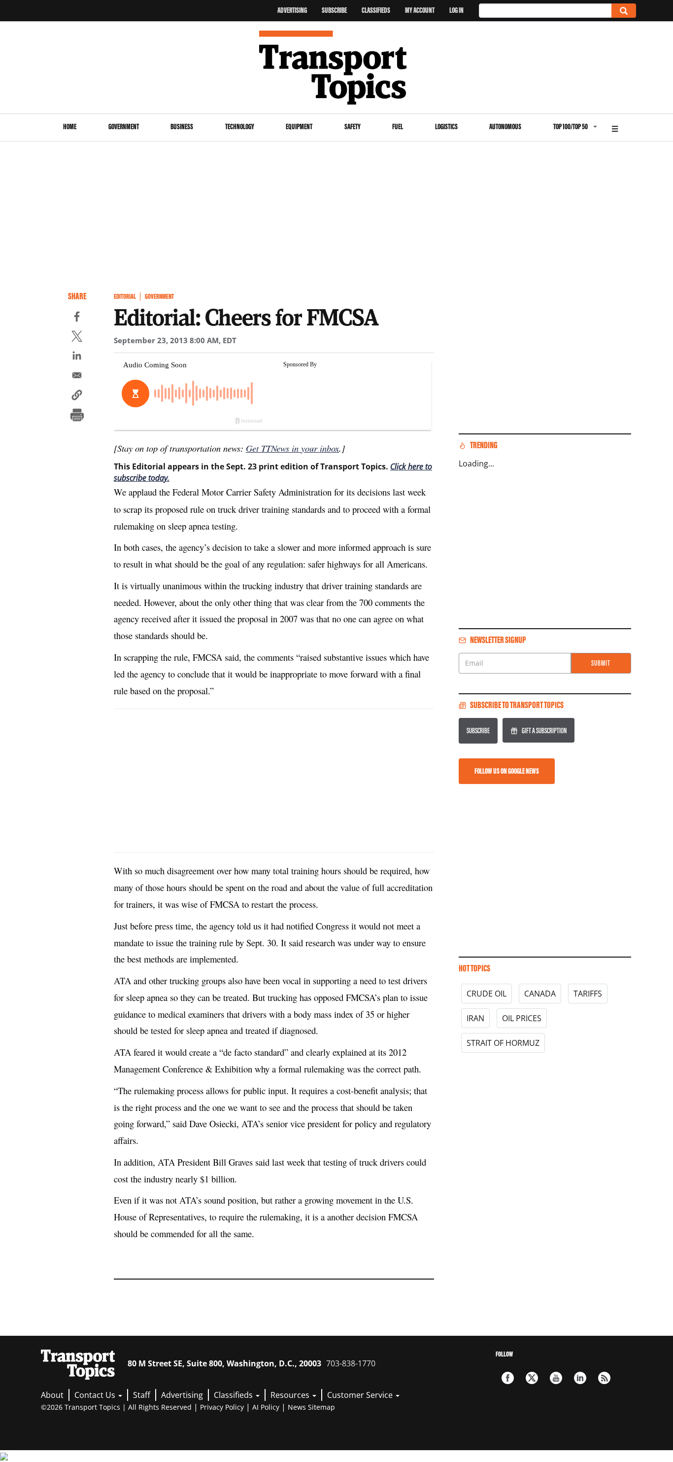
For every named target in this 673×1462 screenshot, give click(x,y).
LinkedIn (580, 1378)
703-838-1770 (350, 1363)
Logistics (446, 126)
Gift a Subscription (544, 730)
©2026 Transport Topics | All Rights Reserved (116, 1407)
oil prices (521, 1018)
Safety (352, 126)
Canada (540, 993)
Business (181, 126)
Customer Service (361, 1395)
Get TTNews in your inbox (292, 448)
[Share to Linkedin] (76, 357)
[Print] (76, 416)
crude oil (486, 993)
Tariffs (587, 993)
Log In (456, 10)
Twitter (532, 1378)
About (52, 1395)
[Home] (336, 68)
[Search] (623, 10)
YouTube (556, 1378)
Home (69, 126)
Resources (290, 1395)
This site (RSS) (604, 1378)
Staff (141, 1395)
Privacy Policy (222, 1407)
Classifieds (376, 10)
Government (123, 126)
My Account (420, 10)
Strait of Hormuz (503, 1042)
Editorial (125, 296)
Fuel (397, 126)
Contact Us (95, 1395)
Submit (600, 663)
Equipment (299, 126)
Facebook (508, 1378)
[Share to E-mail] (76, 377)
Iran (475, 1018)
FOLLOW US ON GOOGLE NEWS (506, 771)
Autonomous (505, 126)
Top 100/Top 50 (570, 126)
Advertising (292, 10)
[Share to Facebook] (76, 318)
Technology (239, 126)
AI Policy (265, 1407)
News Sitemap (311, 1407)
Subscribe (334, 10)
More (615, 127)
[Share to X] (76, 338)
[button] (76, 396)
